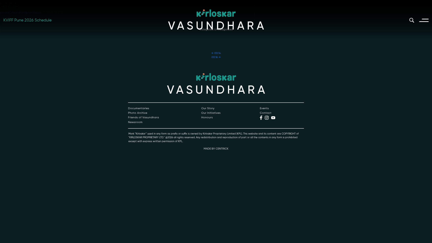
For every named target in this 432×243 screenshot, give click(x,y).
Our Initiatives (211, 113)
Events (264, 108)
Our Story (207, 108)
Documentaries (138, 108)
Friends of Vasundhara (143, 117)
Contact (266, 113)
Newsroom (135, 122)
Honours (207, 117)
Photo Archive (137, 113)
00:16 (216, 57)
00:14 (216, 53)
